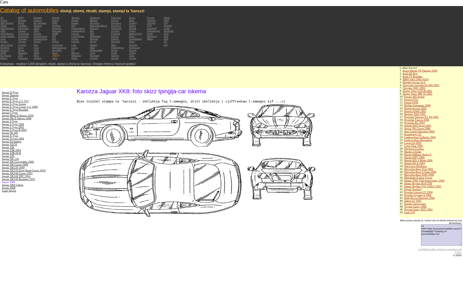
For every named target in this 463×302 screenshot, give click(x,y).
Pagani (94, 58)
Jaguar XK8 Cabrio (12, 184)
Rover (114, 50)
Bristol (3, 58)
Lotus (74, 47)
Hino (36, 55)
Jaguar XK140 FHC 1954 (16, 176)
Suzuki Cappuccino (415, 203)
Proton (115, 36)
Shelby (133, 23)
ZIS (166, 45)
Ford (36, 47)
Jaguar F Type (10, 112)
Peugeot (116, 25)
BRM (20, 17)
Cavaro (22, 31)
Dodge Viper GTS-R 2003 (417, 90)
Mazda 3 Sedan (412, 151)
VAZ (166, 36)
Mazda (93, 20)
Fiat (36, 45)
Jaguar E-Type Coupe (14, 103)
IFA (54, 36)
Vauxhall (151, 28)
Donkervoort (40, 36)
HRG (54, 23)
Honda (56, 17)
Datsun (38, 20)
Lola (73, 45)
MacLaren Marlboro (415, 166)
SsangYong (135, 33)
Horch (55, 20)
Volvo (150, 33)
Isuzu (55, 53)
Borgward (5, 55)
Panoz (114, 20)
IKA (54, 39)
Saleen (115, 55)
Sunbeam (134, 47)
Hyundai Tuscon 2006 (416, 119)
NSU (92, 47)
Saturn (115, 58)
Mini (92, 33)
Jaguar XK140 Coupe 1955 (17, 173)
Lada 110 (409, 212)
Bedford (4, 47)
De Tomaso (40, 23)
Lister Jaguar (9, 190)
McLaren (95, 23)
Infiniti (55, 41)
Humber (56, 25)
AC (2, 17)
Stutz (132, 41)
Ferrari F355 (411, 99)
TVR (149, 25)
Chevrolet (23, 36)
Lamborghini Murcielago (418, 140)
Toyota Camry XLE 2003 (418, 209)
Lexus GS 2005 (413, 142)
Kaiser (74, 23)
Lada (167, 28)
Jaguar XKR (8, 187)
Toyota (150, 17)
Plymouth (116, 28)
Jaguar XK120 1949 (13, 167)
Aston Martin (7, 36)
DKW (36, 28)
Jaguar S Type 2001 (13, 127)
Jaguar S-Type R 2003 (14, 129)
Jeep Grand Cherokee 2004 (419, 131)
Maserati (76, 55)
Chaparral (23, 33)
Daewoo (22, 53)
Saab (114, 53)
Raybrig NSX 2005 (415, 114)
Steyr (132, 36)
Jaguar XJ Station (11, 141)
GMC (36, 53)
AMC (3, 31)
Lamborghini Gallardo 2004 (420, 137)
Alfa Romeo (7, 23)
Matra (74, 58)
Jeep (55, 58)
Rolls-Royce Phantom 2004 (419, 197)
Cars (458, 252)
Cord (20, 47)
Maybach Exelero (414, 148)
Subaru (133, 45)
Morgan (94, 39)
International (59, 47)
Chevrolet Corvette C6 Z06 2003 (421, 85)
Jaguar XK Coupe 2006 (417, 128)
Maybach (95, 17)
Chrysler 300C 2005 (414, 88)
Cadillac (22, 25)
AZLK (167, 17)
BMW (3, 53)
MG (92, 31)
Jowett (75, 20)
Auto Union (6, 45)
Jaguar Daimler (10, 95)
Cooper (22, 45)
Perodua (116, 23)
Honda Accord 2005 (415, 108)
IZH (166, 23)
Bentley (4, 50)
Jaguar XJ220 (9, 144)
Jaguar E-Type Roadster (15, 109)
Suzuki (132, 50)
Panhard (116, 17)
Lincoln (75, 41)
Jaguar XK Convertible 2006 (18, 161)
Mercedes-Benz (98, 25)
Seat (131, 20)
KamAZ (168, 25)
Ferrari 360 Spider (414, 96)
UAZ (166, 33)
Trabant (151, 20)
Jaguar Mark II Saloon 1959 (18, 115)
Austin (3, 41)
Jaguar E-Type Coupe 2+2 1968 (20, 106)
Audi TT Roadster (412, 76)
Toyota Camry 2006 (415, 206)
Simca (132, 25)
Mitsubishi (95, 36)
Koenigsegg (78, 28)
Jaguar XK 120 (10, 158)
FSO (36, 50)
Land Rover (77, 36)
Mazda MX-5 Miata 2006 (418, 160)
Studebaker (135, 39)
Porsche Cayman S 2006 (417, 195)
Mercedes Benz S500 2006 (419, 174)
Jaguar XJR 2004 (11, 150)
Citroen (22, 41)
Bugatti (22, 20)
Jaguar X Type (10, 135)
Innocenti (57, 45)
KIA (73, 25)
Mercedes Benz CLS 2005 (418, 169)
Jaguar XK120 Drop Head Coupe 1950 (24, 170)
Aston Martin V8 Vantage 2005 (419, 70)
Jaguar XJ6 (8, 147)
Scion (132, 17)
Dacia (21, 50)
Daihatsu (23, 58)
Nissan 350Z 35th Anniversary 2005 (424, 180)
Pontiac (115, 31)
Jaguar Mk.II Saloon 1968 (16, 118)
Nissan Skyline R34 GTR (418, 183)
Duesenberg (41, 39)
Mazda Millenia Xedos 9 (417, 154)
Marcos (75, 53)
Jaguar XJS (8, 155)
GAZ (166, 20)
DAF (20, 55)
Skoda (132, 28)
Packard (94, 55)
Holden (38, 58)
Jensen (75, 17)
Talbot (132, 53)
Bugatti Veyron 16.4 (414, 82)
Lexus (74, 39)
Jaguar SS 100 (10, 132)
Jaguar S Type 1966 (13, 124)
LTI (73, 50)
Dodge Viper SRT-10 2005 (417, 93)
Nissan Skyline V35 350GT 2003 (422, 186)
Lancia (75, 33)
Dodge (37, 33)
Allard (3, 25)
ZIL (165, 41)
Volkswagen (153, 31)
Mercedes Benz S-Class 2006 (420, 171)
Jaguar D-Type (10, 92)
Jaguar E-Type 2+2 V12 (15, 101)
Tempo (132, 58)
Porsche (115, 33)
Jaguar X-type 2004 (13, 138)
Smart (132, 31)
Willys (150, 39)
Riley (113, 45)
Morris (93, 41)
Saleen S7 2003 (413, 200)
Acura (3, 20)
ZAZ (166, 39)
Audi (3, 39)
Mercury (94, 28)
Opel (92, 53)
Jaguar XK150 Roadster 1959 (18, 179)
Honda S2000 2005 (415, 111)
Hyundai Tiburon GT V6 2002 (421, 116)
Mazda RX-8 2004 (414, 163)
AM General (7, 28)
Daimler (38, 17)
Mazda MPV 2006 (414, 157)
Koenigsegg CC (413, 134)
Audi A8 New (410, 73)
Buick (21, 23)
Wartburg (152, 36)
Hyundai (56, 31)
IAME (55, 33)
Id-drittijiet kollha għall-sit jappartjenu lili (439, 249)
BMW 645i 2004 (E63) (416, 79)
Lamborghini (78, 31)
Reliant (115, 39)
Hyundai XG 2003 (414, 122)
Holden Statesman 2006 (417, 105)
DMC (36, 31)
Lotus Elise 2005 (413, 145)
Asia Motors (7, 33)
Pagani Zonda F (413, 189)
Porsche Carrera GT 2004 (418, 192)
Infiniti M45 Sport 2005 (417, 125)
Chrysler (22, 39)
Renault (115, 41)
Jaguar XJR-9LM (11, 153)
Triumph (151, 23)
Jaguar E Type (10, 98)
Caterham (23, 28)
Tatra (132, 55)
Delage (38, 25)
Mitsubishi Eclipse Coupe (418, 177)
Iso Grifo (56, 50)
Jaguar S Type (10, 121)
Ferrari (37, 41)
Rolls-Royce (117, 47)
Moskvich (169, 31)
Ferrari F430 (411, 102)
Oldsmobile (96, 50)
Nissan (93, 45)
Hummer (56, 28)
